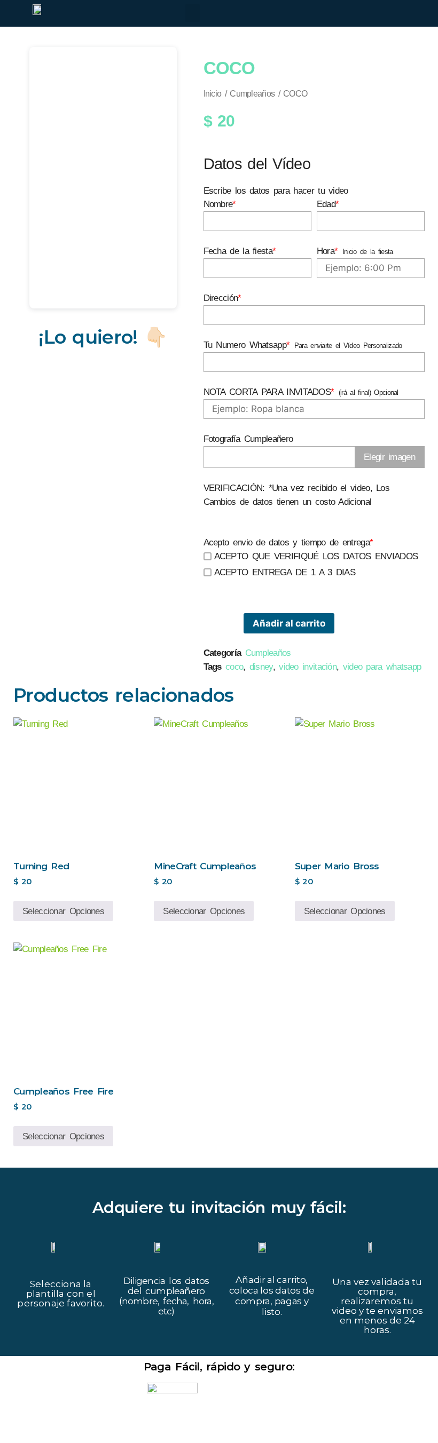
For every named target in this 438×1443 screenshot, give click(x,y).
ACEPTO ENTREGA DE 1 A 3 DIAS (284, 572)
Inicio (213, 93)
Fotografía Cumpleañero (248, 439)
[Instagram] (375, 15)
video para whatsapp (382, 667)
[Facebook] (351, 15)
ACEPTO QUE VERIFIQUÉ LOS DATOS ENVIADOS (316, 556)
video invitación (308, 667)
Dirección (222, 298)
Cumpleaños (252, 93)
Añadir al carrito (289, 623)
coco (234, 667)
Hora (327, 251)
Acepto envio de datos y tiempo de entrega (288, 542)
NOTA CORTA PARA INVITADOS (269, 392)
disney (261, 667)
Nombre (220, 204)
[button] (192, 13)
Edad (328, 204)
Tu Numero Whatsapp (247, 345)
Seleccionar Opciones (63, 911)
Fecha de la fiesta (240, 251)
